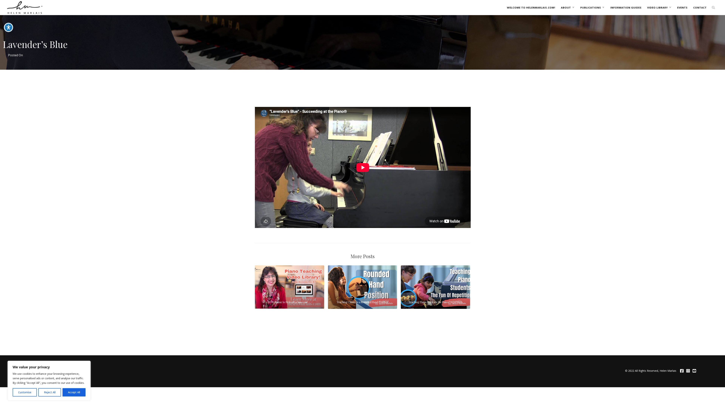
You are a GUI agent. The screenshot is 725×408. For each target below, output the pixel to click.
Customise (24, 392)
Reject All (50, 392)
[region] (49, 380)
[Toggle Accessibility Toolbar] (8, 27)
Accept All (74, 392)
